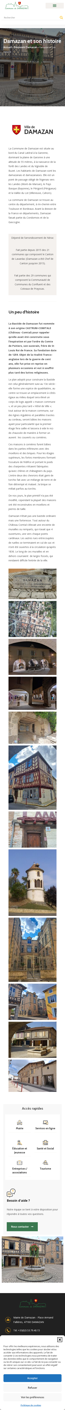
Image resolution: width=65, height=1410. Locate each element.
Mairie (19, 1128)
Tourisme (45, 1168)
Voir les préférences (32, 1397)
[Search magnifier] (61, 17)
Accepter (32, 1378)
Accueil (7, 47)
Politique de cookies (31, 1405)
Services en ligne (45, 1128)
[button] (60, 1339)
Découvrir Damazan (25, 47)
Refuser (32, 1387)
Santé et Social (45, 1148)
